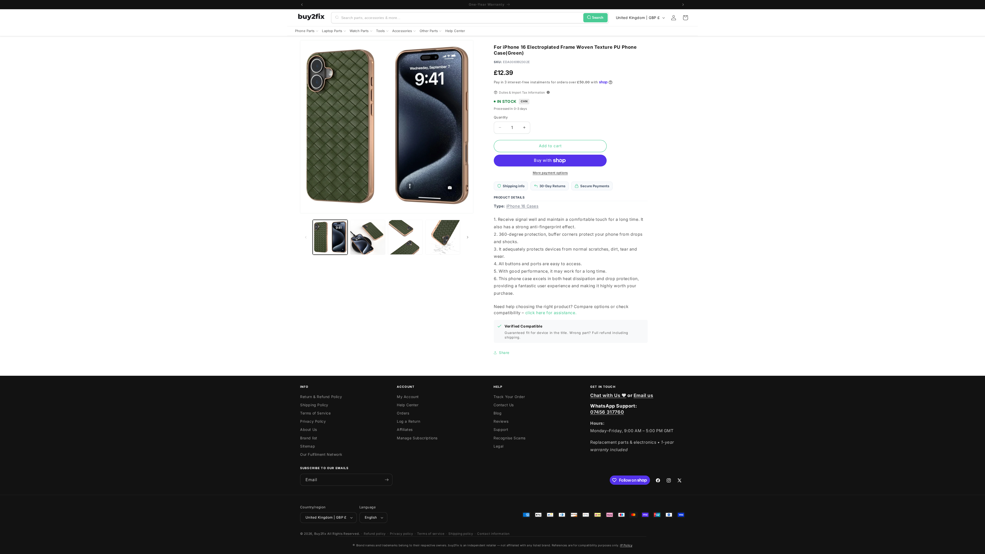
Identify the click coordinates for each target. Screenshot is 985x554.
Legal (499, 446)
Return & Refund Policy (321, 396)
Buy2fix (320, 534)
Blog (497, 413)
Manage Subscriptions (417, 438)
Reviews (501, 421)
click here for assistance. (551, 312)
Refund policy (375, 534)
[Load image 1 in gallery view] (330, 237)
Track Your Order (509, 396)
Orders (403, 413)
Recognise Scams (510, 438)
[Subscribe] (386, 480)
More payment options (550, 173)
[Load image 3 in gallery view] (405, 237)
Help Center (408, 405)
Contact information (493, 534)
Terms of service (430, 534)
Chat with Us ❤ (608, 395)
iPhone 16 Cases (522, 206)
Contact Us (504, 405)
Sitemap (307, 446)
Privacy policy (401, 534)
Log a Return (408, 421)
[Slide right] (467, 237)
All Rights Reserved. (343, 534)
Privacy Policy (313, 421)
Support (501, 429)
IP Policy (626, 545)
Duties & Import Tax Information (522, 92)
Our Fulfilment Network (321, 454)
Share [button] (504, 352)
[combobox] (461, 17)
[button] (685, 17)
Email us (643, 395)
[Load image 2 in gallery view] (367, 237)
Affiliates (405, 429)
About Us (308, 429)
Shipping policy (460, 534)
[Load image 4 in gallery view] (442, 237)
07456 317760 (607, 412)
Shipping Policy (314, 405)
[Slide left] (305, 237)
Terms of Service (315, 413)
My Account (408, 396)
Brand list (308, 438)
